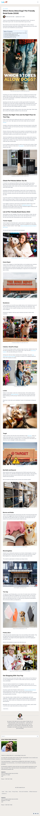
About (10, 791)
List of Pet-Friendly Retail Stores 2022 (11, 35)
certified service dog (26, 205)
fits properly (21, 145)
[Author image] (4, 16)
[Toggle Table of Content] (25, 31)
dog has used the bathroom (30, 689)
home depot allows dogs (20, 298)
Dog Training (5, 8)
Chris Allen (12, 16)
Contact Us (4, 793)
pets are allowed (14, 394)
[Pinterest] (38, 813)
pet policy (30, 435)
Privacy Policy (15, 791)
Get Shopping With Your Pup (10, 37)
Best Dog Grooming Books (17, 546)
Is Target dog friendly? (20, 465)
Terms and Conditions (23, 791)
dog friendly (5, 708)
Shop (6, 791)
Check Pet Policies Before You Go (11, 34)
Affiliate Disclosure (33, 791)
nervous (4, 122)
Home (3, 791)
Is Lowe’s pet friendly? (15, 429)
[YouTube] (36, 813)
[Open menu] (38, 2)
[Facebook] (34, 813)
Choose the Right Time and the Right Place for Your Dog (15, 33)
